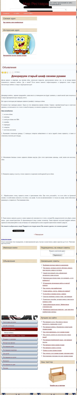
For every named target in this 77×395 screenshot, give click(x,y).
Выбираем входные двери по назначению (55, 265)
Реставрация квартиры (10, 350)
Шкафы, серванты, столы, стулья (14, 335)
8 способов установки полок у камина (54, 294)
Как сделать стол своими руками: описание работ (58, 353)
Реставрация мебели (9, 329)
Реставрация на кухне (9, 357)
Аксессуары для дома (9, 322)
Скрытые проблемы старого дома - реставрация (57, 296)
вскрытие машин (6, 239)
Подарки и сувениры (9, 339)
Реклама (5, 368)
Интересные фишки (9, 343)
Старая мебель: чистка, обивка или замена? (56, 291)
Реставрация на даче (9, 364)
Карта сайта (28, 13)
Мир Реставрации (38, 4)
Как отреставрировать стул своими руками (56, 332)
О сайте (16, 13)
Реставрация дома (8, 346)
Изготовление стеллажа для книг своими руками (58, 356)
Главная (6, 13)
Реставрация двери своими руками (53, 345)
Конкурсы (6, 361)
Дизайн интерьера (8, 326)
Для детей (6, 354)
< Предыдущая (38, 234)
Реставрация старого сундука (52, 347)
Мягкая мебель (9, 333)
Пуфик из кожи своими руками (52, 350)
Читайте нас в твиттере (57, 385)
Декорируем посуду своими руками (14, 55)
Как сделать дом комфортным (13, 22)
